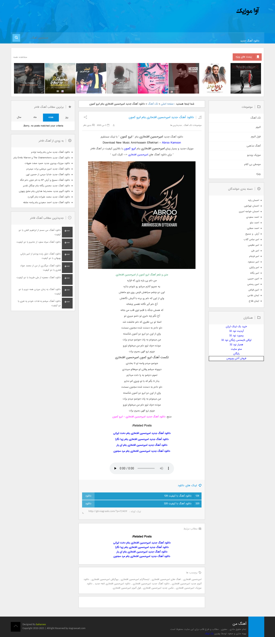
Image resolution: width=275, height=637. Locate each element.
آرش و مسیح (252, 234)
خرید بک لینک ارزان (236, 326)
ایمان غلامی (253, 295)
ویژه (258, 174)
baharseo (41, 624)
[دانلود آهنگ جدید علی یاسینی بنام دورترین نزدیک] (29, 78)
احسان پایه (253, 200)
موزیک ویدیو (254, 155)
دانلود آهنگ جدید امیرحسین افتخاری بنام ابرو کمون (161, 117)
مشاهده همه (20, 57)
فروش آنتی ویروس (236, 358)
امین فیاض (253, 290)
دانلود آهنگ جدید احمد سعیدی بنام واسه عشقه (46, 203)
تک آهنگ (153, 104)
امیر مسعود (253, 262)
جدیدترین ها (176, 125)
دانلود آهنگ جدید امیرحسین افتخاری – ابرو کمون (138, 417)
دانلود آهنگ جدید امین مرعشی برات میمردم (48, 169)
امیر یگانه (254, 273)
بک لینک (209, 634)
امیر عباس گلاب (251, 240)
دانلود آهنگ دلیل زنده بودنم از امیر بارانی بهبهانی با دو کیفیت (40, 256)
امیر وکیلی (254, 267)
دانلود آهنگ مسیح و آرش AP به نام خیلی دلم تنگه (45, 180)
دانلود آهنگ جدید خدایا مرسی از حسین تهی (48, 175)
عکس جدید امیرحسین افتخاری (158, 588)
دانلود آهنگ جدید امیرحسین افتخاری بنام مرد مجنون (141, 451)
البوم (258, 127)
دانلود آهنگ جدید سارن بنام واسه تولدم (50, 152)
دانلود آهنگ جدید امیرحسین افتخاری (151, 584)
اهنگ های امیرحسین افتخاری (166, 579)
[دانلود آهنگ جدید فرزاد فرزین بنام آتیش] (91, 78)
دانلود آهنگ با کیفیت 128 (181, 496)
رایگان (236, 354)
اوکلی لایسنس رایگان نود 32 (236, 340)
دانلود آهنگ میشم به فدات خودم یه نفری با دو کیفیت (39, 303)
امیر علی (255, 251)
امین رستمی (253, 284)
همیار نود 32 (236, 344)
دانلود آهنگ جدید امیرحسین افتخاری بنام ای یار (141, 445)
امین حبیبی (253, 279)
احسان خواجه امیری (249, 212)
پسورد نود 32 (236, 335)
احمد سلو (254, 223)
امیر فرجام (254, 256)
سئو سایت (236, 349)
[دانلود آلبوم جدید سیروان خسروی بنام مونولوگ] (246, 78)
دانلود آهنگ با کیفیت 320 (181, 503)
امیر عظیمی (253, 245)
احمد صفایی (253, 228)
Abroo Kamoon (171, 142)
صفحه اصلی (167, 104)
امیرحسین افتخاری (138, 155)
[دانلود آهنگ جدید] (212, 11)
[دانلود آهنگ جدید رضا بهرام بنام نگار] (184, 78)
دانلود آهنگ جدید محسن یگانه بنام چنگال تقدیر (46, 186)
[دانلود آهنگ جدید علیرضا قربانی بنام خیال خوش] (215, 78)
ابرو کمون (130, 148)
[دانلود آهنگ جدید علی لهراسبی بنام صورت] (153, 78)
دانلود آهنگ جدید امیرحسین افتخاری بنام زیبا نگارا (142, 439)
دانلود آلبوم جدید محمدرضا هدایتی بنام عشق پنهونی (44, 191)
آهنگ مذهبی (254, 146)
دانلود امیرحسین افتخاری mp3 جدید (112, 584)
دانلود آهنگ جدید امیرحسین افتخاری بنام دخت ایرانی (142, 433)
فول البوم (256, 136)
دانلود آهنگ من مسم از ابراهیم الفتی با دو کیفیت (40, 232)
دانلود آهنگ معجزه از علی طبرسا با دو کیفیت (39, 278)
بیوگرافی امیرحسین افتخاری (105, 579)
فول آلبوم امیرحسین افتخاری (127, 588)
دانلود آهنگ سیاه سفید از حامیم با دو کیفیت (39, 242)
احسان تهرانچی (251, 206)
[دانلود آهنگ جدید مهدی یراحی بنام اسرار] (122, 78)
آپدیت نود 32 (236, 331)
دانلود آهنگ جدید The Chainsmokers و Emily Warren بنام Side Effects (41, 158)
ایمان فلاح (254, 301)
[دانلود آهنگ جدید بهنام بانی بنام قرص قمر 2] (60, 78)
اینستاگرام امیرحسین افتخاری (135, 579)
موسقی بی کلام (252, 164)
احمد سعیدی (252, 217)
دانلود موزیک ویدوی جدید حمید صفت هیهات (47, 163)
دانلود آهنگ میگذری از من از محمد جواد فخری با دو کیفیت (40, 268)
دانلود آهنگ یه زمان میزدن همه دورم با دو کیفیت (40, 291)
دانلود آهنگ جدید (249, 41)
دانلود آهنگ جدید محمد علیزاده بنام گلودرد (49, 197)
